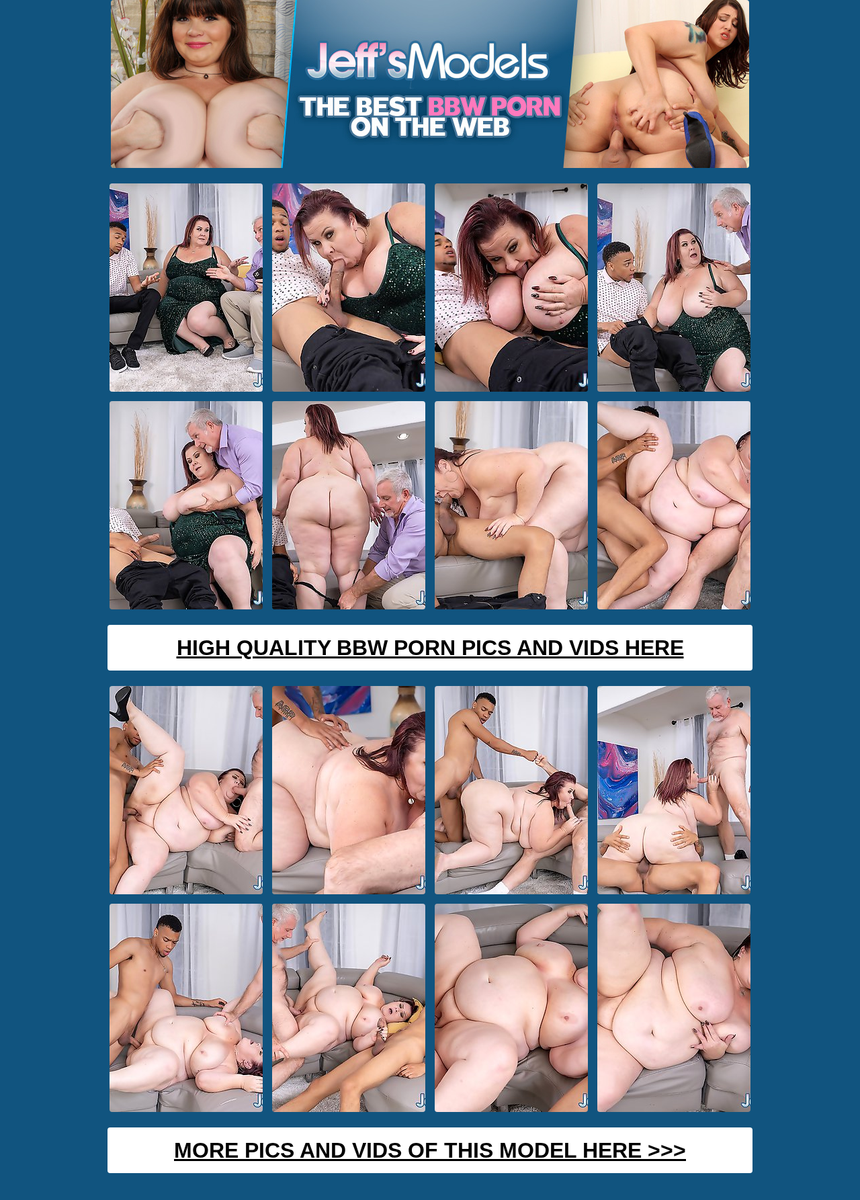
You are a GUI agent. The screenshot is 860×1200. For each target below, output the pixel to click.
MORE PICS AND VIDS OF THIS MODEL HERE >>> (430, 1150)
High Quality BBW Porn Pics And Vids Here (430, 648)
